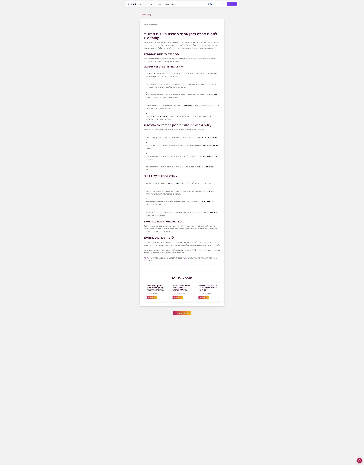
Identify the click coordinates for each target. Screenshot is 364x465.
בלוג (173, 4)
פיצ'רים (153, 4)
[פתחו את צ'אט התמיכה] (359, 460)
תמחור (160, 4)
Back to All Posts (183, 313)
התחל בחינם (232, 4)
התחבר (222, 4)
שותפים (167, 4)
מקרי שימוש (143, 4)
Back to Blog (146, 15)
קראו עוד (150, 298)
